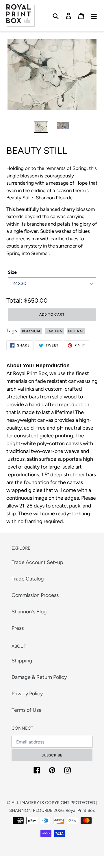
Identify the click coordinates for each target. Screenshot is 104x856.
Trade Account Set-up (37, 562)
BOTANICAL (31, 331)
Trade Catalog (28, 579)
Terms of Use (27, 710)
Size (12, 272)
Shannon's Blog (29, 611)
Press (18, 628)
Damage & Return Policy (39, 677)
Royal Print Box (80, 810)
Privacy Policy (27, 693)
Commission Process (35, 595)
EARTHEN (54, 331)
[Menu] (94, 16)
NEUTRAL (75, 331)
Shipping (22, 661)
